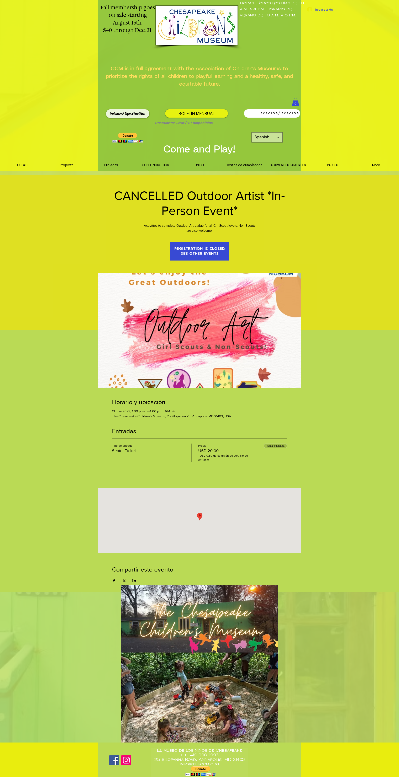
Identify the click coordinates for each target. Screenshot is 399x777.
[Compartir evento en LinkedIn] (134, 580)
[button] (295, 102)
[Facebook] (114, 760)
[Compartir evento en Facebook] (114, 580)
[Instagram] (126, 760)
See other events (199, 253)
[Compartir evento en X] (124, 580)
